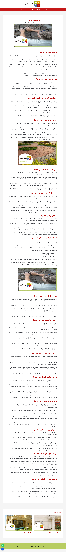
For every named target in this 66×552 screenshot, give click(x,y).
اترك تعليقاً (59, 533)
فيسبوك (27, 497)
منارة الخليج (50, 472)
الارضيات (36, 9)
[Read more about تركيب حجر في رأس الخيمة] (47, 522)
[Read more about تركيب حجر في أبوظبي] (18, 522)
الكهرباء (40, 9)
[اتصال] (2, 549)
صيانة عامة (21, 9)
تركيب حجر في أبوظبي (27, 532)
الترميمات (31, 9)
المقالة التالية (6, 506)
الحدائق (26, 9)
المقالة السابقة (59, 506)
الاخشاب (45, 9)
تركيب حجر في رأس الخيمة (27, 56)
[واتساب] (2, 545)
